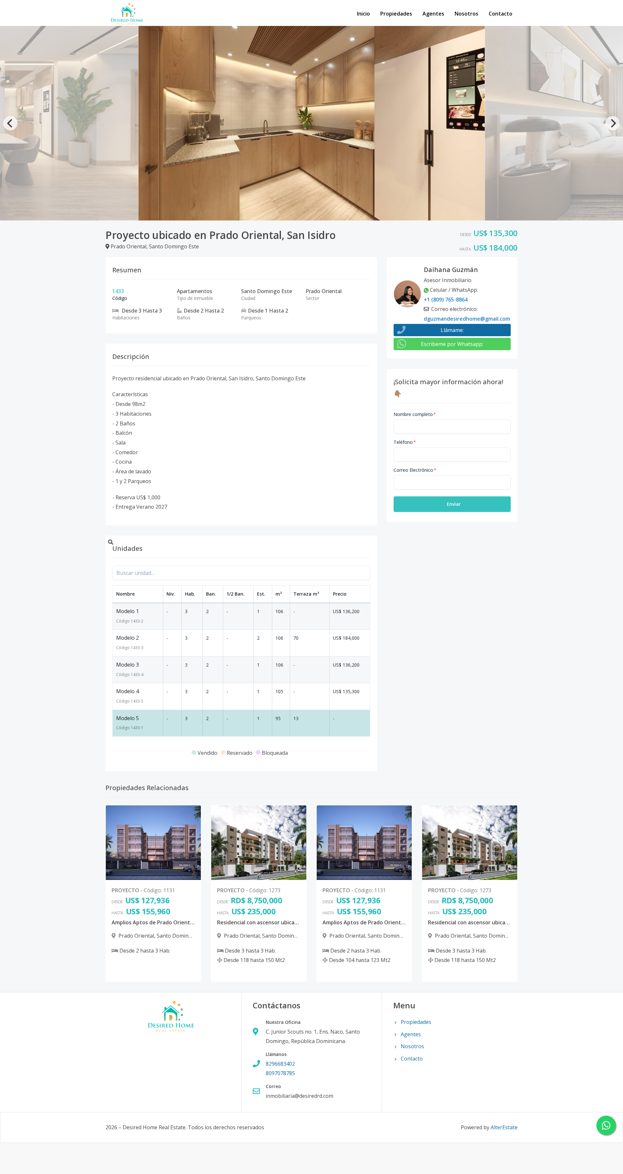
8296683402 (280, 1063)
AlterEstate (504, 1127)
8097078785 (280, 1073)
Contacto (500, 13)
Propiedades (396, 13)
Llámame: (452, 330)
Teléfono (405, 442)
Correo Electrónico (415, 470)
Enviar (454, 504)
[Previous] (10, 123)
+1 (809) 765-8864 (446, 299)
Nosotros (466, 13)
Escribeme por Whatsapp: (452, 344)
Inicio (363, 13)
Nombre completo (415, 414)
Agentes (433, 13)
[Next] (612, 123)
